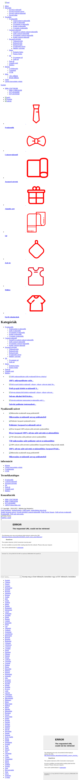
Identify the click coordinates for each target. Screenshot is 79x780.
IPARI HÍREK (14, 78)
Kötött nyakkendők (19, 26)
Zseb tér (11, 61)
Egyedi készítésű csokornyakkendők (28, 512)
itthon (7, 6)
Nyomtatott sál (18, 57)
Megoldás (8, 8)
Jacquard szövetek (15, 39)
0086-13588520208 (15, 90)
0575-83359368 (14, 94)
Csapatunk (12, 70)
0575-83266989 (14, 92)
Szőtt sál (16, 59)
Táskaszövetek (18, 41)
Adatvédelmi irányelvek (38, 510)
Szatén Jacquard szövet (8, 512)
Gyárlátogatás (13, 68)
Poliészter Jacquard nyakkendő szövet (25, 425)
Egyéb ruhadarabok (12, 317)
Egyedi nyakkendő (15, 10)
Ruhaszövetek (17, 43)
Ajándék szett (13, 63)
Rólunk (7, 67)
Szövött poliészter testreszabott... (22, 404)
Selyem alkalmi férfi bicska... (21, 396)
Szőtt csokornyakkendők (21, 33)
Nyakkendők (13, 19)
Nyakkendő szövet (19, 46)
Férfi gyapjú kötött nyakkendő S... (23, 388)
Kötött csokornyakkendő (21, 37)
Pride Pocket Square (47, 512)
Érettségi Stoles (18, 52)
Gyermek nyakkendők (20, 28)
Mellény (11, 65)
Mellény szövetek (19, 48)
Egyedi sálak (13, 15)
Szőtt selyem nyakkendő (63, 512)
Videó (7, 79)
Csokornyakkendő (15, 30)
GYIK (11, 72)
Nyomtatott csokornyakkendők (23, 35)
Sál (10, 56)
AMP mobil (26, 510)
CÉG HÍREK (13, 76)
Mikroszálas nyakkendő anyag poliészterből (27, 417)
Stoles (11, 50)
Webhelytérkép (16, 510)
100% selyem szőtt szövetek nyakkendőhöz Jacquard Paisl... (34, 449)
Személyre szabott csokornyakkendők (25, 32)
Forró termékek (6, 510)
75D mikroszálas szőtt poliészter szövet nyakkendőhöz (31, 441)
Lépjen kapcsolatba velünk (13, 81)
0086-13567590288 (11, 88)
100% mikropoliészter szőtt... (21, 380)
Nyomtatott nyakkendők (21, 24)
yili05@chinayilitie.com (12, 505)
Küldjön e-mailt (6, 518)
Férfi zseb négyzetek (16, 514)
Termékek (8, 17)
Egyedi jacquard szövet (16, 11)
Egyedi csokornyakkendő (17, 13)
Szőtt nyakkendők (19, 22)
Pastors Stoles (17, 54)
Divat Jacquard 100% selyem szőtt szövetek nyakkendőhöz (34, 433)
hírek (6, 74)
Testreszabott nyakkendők (21, 21)
